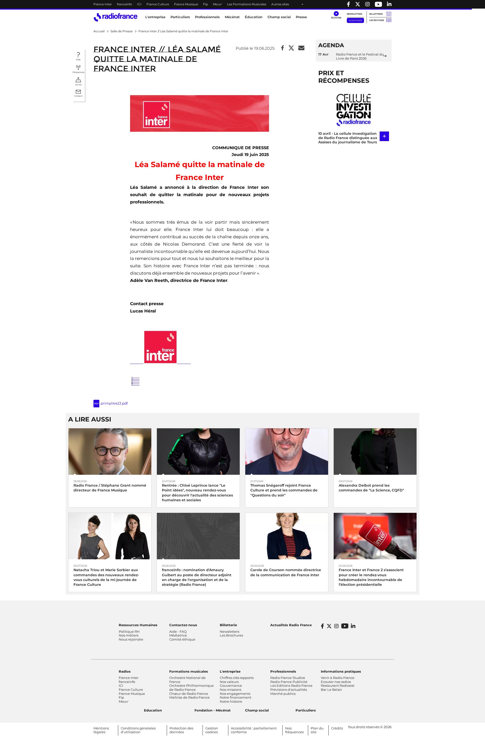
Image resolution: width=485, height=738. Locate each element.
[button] (336, 15)
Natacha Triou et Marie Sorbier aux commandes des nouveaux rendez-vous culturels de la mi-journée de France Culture (106, 577)
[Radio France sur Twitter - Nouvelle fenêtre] (358, 4)
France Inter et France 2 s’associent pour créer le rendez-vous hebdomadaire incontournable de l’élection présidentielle (371, 577)
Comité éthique (182, 639)
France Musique (186, 4)
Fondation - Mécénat (213, 710)
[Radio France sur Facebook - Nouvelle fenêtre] (348, 4)
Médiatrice (178, 635)
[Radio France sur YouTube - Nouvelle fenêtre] (378, 4)
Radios (125, 671)
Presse (301, 17)
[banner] (242, 4)
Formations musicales (188, 671)
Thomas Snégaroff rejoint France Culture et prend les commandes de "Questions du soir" (284, 490)
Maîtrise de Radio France (189, 697)
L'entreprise (230, 671)
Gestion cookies (211, 730)
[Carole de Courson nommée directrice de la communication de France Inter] (286, 535)
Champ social (279, 17)
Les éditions (376, 20)
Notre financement (235, 697)
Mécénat (232, 17)
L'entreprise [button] (155, 17)
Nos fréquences (294, 730)
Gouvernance (231, 685)
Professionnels (283, 671)
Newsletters (354, 14)
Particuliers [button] (180, 17)
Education (153, 710)
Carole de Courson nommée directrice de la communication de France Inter (285, 572)
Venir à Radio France (337, 678)
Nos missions (230, 690)
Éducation (253, 17)
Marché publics (283, 694)
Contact (78, 96)
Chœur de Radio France (188, 694)
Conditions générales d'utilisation (138, 730)
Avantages (355, 20)
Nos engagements (235, 694)
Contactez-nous (183, 625)
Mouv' (217, 4)
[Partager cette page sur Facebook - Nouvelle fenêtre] (282, 48)
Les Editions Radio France (291, 685)
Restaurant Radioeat (337, 685)
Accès (78, 84)
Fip (205, 4)
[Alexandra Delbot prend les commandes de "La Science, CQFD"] (375, 451)
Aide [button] (78, 59)
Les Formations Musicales (246, 4)
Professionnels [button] (207, 17)
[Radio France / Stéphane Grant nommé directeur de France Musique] (109, 451)
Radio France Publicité (288, 682)
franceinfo (124, 4)
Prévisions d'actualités (288, 690)
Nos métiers (128, 635)
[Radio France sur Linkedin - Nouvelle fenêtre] (389, 4)
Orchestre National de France (187, 680)
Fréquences (78, 72)
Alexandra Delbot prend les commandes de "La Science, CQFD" (371, 487)
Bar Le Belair (331, 690)
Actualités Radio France (291, 625)
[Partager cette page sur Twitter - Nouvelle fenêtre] (291, 48)
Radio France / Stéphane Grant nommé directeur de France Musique (110, 487)
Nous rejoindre (131, 639)
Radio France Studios (287, 678)
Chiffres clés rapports (237, 678)
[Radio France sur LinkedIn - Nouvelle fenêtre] (353, 626)
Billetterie (376, 14)
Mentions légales (101, 730)
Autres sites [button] (280, 4)
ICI (139, 4)
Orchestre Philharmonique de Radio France (191, 687)
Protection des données (181, 730)
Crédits (337, 728)
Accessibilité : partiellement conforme (254, 730)
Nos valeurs (229, 682)
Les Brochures (231, 635)
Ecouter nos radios (336, 682)
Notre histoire (231, 701)
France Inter (102, 4)
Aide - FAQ (178, 631)
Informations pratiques (341, 671)
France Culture (158, 4)
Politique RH (129, 631)
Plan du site (317, 730)
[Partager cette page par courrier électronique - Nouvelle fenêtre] (301, 48)
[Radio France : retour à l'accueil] (115, 17)
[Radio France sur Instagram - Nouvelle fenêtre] (367, 4)
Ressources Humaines (138, 625)
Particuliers (306, 710)
